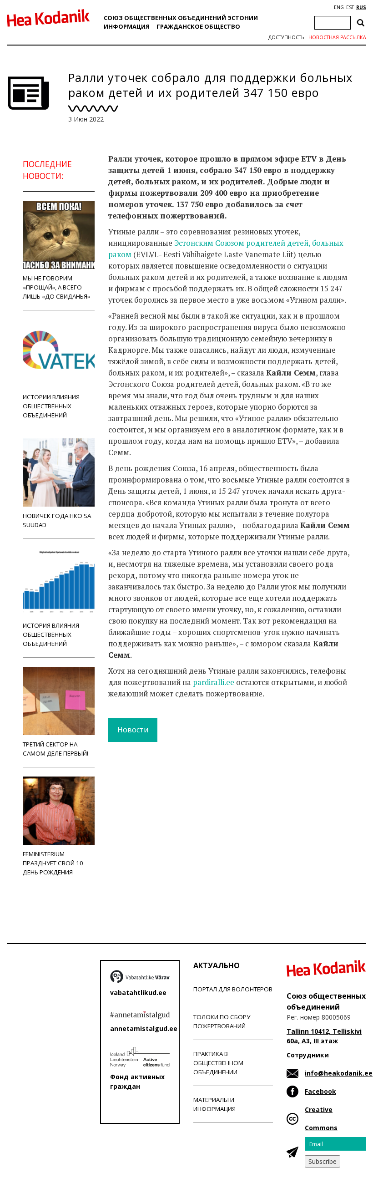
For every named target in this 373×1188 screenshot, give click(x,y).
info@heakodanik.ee (339, 1073)
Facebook (320, 1091)
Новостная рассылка (337, 37)
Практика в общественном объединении (218, 1063)
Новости (132, 730)
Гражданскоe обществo (198, 26)
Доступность (286, 37)
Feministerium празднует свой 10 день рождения (53, 863)
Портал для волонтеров (232, 989)
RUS (361, 7)
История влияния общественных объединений (51, 634)
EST (350, 7)
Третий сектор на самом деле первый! (55, 748)
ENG (339, 7)
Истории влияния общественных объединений (51, 406)
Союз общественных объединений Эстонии (181, 18)
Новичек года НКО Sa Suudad (57, 520)
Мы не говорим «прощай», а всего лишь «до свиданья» (56, 287)
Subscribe (322, 1161)
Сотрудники (308, 1055)
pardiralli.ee (213, 682)
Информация (127, 26)
